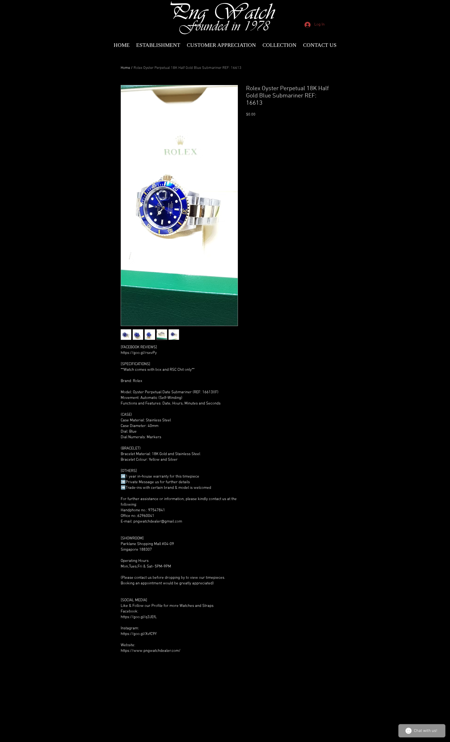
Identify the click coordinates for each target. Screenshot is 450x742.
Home (125, 68)
